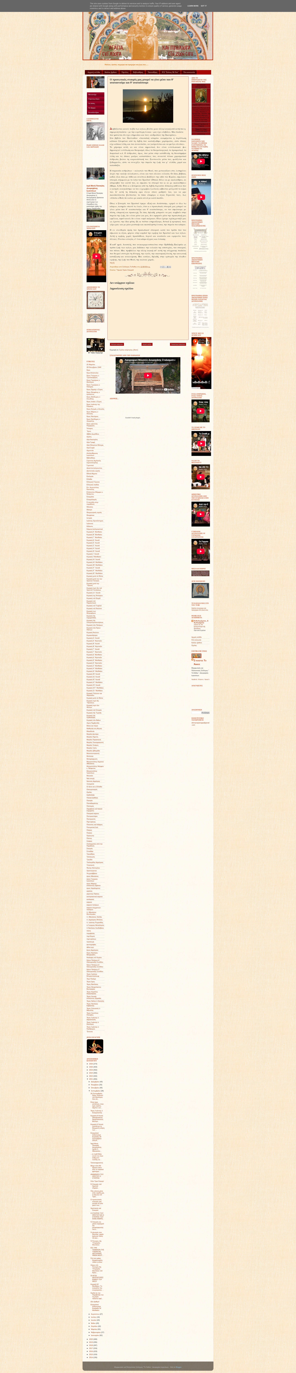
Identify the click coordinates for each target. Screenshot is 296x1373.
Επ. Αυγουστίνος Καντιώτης (93, 488)
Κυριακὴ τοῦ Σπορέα (94, 710)
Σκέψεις (89, 841)
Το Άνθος (91, 103)
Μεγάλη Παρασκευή (94, 740)
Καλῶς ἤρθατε (111, 72)
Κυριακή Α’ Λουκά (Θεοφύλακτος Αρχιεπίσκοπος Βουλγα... (97, 1118)
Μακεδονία (90, 731)
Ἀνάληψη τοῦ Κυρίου (94, 957)
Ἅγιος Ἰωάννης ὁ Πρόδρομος (93, 1028)
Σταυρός (90, 848)
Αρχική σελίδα (94, 72)
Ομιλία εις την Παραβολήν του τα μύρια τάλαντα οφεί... (97, 1296)
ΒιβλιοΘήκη (91, 458)
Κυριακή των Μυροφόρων (91, 612)
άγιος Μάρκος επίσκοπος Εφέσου (94, 884)
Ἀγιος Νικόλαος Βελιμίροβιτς (92, 954)
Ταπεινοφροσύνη (97, 1163)
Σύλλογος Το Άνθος (200, 662)
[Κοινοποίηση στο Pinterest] (170, 267)
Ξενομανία (90, 784)
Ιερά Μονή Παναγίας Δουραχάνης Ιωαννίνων (95, 188)
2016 (91, 1351)
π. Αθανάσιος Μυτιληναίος (91, 913)
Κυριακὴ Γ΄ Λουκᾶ (93, 649)
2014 (91, 1357)
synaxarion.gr (201, 134)
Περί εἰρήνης (91, 822)
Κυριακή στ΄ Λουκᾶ (93, 593)
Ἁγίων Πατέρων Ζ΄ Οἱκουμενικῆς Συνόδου (95, 970)
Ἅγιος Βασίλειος (92, 984)
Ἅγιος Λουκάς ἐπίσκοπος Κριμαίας (94, 997)
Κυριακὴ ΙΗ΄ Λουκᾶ (93, 685)
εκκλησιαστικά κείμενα (94, 896)
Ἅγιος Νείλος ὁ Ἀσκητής (95, 1001)
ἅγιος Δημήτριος (92, 950)
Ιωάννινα (90, 523)
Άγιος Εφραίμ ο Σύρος (95, 389)
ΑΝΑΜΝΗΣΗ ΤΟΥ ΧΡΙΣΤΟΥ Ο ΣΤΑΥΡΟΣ (97, 1176)
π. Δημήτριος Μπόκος (95, 920)
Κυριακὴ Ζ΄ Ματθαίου (94, 666)
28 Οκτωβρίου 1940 (94, 367)
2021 (91, 1079)
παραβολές (91, 933)
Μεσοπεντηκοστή (93, 753)
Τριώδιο (89, 859)
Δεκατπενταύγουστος (94, 468)
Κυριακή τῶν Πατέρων (95, 625)
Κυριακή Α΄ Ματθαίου (94, 532)
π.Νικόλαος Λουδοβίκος (95, 928)
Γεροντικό (90, 465)
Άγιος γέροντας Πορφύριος (92, 425)
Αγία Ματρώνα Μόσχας (95, 445)
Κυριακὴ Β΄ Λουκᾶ (93, 643)
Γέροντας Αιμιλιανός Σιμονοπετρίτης (94, 461)
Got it (204, 6)
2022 (91, 1076)
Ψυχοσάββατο (92, 873)
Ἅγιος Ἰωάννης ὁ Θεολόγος (93, 1023)
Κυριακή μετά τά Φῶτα (95, 576)
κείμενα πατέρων (93, 905)
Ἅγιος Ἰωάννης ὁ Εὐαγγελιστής (97, 1111)
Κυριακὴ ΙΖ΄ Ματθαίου (95, 682)
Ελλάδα (89, 479)
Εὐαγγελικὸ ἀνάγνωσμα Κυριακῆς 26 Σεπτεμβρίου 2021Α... (96, 1136)
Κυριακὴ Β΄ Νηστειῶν (94, 646)
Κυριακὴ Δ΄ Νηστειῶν (94, 657)
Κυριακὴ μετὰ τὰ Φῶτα (95, 698)
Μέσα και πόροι (92, 726)
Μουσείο (90, 776)
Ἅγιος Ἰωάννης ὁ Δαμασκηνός (93, 1018)
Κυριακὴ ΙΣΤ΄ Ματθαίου (95, 688)
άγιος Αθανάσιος (93, 876)
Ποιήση (89, 833)
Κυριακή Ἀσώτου (93, 632)
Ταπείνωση (91, 857)
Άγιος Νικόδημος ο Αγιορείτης (93, 420)
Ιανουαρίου (95, 1335)
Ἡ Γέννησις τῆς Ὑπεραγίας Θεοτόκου (96, 1243)
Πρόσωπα (90, 836)
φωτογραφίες (91, 944)
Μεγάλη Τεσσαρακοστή (95, 742)
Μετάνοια (90, 756)
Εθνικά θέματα (92, 474)
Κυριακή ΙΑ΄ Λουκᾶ (93, 559)
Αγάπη (89, 437)
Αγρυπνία (90, 450)
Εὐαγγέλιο (90, 497)
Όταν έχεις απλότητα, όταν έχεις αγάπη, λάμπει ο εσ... (97, 1105)
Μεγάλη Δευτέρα (92, 734)
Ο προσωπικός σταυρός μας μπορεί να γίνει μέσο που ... (97, 1202)
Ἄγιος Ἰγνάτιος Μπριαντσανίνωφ (93, 975)
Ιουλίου (94, 1317)
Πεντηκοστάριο (92, 816)
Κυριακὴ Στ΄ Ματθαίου (95, 691)
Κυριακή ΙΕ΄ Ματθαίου (95, 573)
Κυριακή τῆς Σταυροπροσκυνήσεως (95, 621)
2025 (91, 1067)
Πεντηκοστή (91, 819)
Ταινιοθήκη (152, 72)
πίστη (89, 931)
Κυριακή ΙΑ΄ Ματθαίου (95, 562)
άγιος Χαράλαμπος (93, 888)
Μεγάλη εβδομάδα (93, 751)
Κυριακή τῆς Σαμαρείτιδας (91, 617)
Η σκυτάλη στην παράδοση (92, 503)
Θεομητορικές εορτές (94, 512)
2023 (91, 1073)
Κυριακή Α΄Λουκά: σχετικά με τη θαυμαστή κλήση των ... (98, 1127)
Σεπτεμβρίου (96, 1091)
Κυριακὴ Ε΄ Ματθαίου (94, 660)
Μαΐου (93, 1323)
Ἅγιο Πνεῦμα (91, 979)
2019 (91, 1342)
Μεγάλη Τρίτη (92, 748)
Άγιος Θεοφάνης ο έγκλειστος (93, 393)
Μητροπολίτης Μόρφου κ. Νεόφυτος (95, 767)
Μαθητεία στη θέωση (94, 728)
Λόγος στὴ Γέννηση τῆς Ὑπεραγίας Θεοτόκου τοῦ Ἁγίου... (96, 1269)
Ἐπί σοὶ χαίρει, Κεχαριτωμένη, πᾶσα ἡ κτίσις (97, 1260)
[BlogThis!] (163, 267)
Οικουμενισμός (92, 789)
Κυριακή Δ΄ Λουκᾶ (93, 540)
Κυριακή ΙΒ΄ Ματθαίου (95, 565)
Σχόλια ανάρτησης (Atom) (128, 350)
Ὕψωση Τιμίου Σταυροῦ (125, 270)
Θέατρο (89, 510)
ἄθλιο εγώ (90, 947)
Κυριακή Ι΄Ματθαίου (94, 557)
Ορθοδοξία (90, 795)
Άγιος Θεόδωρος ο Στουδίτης (93, 398)
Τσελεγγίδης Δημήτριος (95, 862)
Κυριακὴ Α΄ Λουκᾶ (93, 638)
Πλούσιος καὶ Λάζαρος (95, 824)
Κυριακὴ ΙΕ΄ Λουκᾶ (93, 679)
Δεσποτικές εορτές (93, 471)
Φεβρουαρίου (96, 1332)
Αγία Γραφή (91, 442)
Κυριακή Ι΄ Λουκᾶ (93, 554)
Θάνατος (90, 507)
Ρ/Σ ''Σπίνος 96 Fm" (170, 72)
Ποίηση (89, 830)
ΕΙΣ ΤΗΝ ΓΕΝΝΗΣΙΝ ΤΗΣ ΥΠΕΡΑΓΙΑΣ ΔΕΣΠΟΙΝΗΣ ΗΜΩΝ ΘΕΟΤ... (97, 1251)
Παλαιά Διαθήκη (92, 798)
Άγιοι (88, 370)
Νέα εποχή (90, 778)
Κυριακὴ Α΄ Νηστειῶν (94, 641)
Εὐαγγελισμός (92, 499)
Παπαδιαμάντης (92, 803)
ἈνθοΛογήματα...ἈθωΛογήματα (201, 622)
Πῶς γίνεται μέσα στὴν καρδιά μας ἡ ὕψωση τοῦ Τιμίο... (97, 1194)
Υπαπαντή (90, 865)
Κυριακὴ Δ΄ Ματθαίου (94, 655)
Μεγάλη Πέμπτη (92, 737)
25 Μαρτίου (91, 364)
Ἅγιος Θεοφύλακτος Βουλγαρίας (94, 988)
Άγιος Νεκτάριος (92, 416)
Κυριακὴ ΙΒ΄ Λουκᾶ (93, 674)
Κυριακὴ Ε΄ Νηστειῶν (94, 663)
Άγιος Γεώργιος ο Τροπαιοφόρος (93, 376)
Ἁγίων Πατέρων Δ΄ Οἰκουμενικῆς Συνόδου (95, 966)
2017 (91, 1348)
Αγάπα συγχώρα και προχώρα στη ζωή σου (199, 609)
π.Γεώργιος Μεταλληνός (95, 925)
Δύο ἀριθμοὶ (95, 1302)
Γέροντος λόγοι (93, 99)
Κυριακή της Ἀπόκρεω (95, 595)
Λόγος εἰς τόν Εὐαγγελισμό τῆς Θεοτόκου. (199, 626)
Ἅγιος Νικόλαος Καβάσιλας (92, 1005)
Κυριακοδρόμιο (92, 635)
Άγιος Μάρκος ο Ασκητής (92, 413)
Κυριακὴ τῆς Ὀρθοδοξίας (91, 716)
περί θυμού (91, 936)
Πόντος (89, 838)
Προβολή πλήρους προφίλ (200, 679)
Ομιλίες (89, 792)
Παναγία (89, 800)
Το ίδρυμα (91, 108)
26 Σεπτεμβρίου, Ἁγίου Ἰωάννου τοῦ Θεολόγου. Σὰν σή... (97, 1096)
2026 (91, 1064)
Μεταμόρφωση (92, 759)
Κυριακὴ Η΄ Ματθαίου (94, 668)
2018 (91, 1345)
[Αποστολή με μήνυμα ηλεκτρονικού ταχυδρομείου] (161, 267)
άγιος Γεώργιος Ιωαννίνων (92, 880)
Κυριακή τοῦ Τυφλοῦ (94, 606)
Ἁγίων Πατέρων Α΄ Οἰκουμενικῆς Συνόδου (95, 961)
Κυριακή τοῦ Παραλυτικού (91, 602)
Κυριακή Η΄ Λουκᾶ (93, 548)
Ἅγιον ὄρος (91, 982)
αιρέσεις (89, 891)
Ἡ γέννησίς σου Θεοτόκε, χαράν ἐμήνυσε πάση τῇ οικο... (97, 1235)
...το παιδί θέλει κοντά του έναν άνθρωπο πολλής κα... (97, 1157)
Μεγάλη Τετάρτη (92, 745)
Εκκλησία (90, 476)
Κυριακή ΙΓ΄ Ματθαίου (94, 570)
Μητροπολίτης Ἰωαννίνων (92, 772)
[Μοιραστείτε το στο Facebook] (168, 267)
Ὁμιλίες (125, 72)
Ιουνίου (94, 1320)
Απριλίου (94, 1326)
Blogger (178, 1367)
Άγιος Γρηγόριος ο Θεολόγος (93, 381)
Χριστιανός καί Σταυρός (96, 1209)
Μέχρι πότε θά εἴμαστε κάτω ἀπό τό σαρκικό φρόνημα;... (97, 1168)
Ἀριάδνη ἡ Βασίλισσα (201, 121)
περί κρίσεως (91, 939)
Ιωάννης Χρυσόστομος (95, 521)
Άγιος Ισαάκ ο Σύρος (94, 402)
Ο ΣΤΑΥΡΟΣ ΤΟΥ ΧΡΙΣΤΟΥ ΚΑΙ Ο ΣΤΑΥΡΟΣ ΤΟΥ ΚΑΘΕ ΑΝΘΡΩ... (97, 1216)
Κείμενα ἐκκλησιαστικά (95, 529)
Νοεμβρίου (95, 1085)
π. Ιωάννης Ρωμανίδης (95, 922)
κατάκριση (90, 899)
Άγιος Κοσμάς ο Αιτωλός (95, 409)
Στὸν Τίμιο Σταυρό (97, 1181)
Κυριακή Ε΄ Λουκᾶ (93, 543)
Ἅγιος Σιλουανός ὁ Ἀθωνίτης (93, 1009)
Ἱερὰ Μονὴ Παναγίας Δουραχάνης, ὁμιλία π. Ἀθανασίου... (96, 1147)
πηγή (112, 262)
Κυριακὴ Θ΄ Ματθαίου (94, 671)
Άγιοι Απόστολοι (92, 373)
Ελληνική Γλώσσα (93, 482)
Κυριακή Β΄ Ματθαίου (94, 535)
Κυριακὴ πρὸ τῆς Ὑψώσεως (93, 702)
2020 (91, 1339)
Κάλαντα (90, 526)
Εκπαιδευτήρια (93, 112)
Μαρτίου (94, 1329)
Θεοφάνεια (90, 515)
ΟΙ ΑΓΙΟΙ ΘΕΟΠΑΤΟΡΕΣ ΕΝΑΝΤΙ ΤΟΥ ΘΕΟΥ (97, 1278)
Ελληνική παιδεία (93, 485)
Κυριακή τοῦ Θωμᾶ (93, 598)
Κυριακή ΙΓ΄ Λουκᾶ (93, 568)
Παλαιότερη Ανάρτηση (178, 344)
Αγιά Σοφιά (90, 448)
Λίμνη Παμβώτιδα (93, 723)
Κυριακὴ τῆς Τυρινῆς (94, 713)
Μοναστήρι (92, 94)
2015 (91, 1354)
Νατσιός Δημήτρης (93, 781)
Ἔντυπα (90, 1031)
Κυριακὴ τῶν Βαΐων (94, 720)
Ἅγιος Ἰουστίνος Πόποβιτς (92, 1014)
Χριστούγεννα (92, 871)
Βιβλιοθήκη (138, 72)
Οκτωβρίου (95, 1088)
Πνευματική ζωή (92, 827)
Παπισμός (90, 806)
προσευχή (90, 942)
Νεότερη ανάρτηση (117, 344)
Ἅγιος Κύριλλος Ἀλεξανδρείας (92, 993)
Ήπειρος (90, 428)
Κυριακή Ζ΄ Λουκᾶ (93, 545)
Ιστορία (89, 518)
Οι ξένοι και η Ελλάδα (94, 787)
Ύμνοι (89, 431)
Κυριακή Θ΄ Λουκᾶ (93, 551)
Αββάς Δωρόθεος (93, 434)
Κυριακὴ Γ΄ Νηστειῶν (94, 652)
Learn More (193, 6)
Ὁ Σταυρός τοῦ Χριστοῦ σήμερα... (96, 1186)
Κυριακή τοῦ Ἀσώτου (94, 608)
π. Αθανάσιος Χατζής (94, 917)
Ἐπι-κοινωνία (189, 72)
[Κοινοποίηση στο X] (165, 267)
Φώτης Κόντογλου (93, 868)
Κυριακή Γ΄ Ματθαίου (94, 537)
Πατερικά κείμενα (93, 813)
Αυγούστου (95, 1314)
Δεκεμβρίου (95, 1082)
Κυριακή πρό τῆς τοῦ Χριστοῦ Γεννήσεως (94, 589)
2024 (91, 1070)
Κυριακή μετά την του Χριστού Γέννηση (94, 580)
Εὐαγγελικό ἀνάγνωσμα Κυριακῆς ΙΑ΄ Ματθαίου (96, 1307)
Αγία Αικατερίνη (92, 439)
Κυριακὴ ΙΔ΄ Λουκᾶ (93, 677)
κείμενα (89, 902)
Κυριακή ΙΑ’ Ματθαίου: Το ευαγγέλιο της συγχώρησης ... (97, 1287)
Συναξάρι (90, 851)
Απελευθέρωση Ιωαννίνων (92, 454)
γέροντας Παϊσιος (93, 894)
